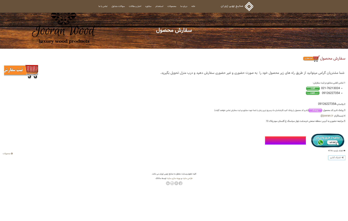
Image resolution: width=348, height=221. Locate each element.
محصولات (7, 153)
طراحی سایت (187, 178)
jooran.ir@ (327, 115)
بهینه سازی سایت (174, 178)
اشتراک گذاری (336, 157)
